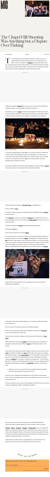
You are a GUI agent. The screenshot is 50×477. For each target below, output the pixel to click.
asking (19, 111)
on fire (6, 353)
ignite (28, 343)
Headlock (18, 428)
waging (26, 238)
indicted (19, 106)
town (16, 208)
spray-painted (25, 355)
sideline (25, 341)
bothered (30, 217)
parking (46, 246)
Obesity (8, 428)
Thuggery (24, 428)
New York (11, 217)
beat (25, 353)
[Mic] (4, 5)
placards (46, 212)
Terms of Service (41, 470)
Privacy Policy (46, 470)
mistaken (13, 359)
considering (30, 363)
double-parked (33, 220)
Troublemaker (32, 428)
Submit (46, 468)
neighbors (30, 62)
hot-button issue (26, 205)
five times (44, 330)
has (14, 229)
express (47, 165)
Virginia (27, 232)
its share (21, 225)
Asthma (13, 428)
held (6, 240)
